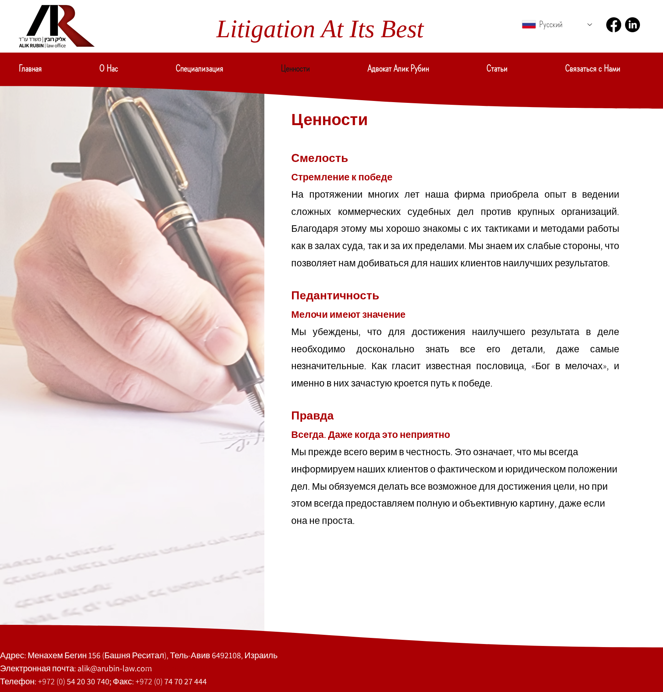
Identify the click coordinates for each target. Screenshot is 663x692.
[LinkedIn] (632, 24)
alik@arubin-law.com (115, 668)
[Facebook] (613, 24)
